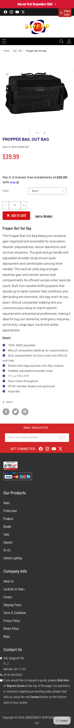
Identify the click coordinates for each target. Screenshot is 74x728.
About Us (8, 581)
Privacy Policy (11, 620)
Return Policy (11, 628)
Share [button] (9, 402)
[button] (65, 12)
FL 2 (6, 663)
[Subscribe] (62, 437)
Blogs (6, 636)
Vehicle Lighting (12, 558)
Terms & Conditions (14, 612)
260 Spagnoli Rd (13, 658)
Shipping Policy (12, 605)
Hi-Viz (7, 550)
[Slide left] (29, 133)
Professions (10, 510)
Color (6, 190)
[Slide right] (44, 133)
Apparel (7, 542)
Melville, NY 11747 (14, 669)
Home (6, 51)
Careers (7, 597)
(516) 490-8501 (13, 675)
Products (8, 518)
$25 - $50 (17, 51)
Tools (6, 534)
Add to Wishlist (43, 216)
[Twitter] (15, 411)
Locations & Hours (14, 589)
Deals (6, 503)
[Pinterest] (25, 411)
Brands (7, 526)
